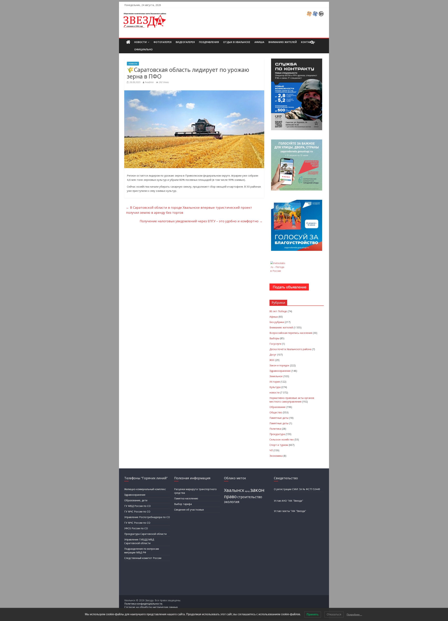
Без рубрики (277, 322)
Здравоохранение (280, 370)
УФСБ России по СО (136, 528)
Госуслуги (275, 343)
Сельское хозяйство (282, 439)
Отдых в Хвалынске (236, 42)
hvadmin (149, 82)
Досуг (273, 354)
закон (257, 489)
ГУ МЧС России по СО (137, 511)
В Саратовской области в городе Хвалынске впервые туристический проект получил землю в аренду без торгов (189, 210)
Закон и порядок (279, 365)
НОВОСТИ (140, 42)
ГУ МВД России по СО (137, 506)
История (275, 381)
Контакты (308, 42)
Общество (276, 412)
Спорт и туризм (279, 445)
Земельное (276, 376)
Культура (275, 387)
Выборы (274, 338)
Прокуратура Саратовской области (145, 534)
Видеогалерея (185, 42)
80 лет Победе (278, 311)
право (230, 496)
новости (133, 63)
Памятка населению (186, 498)
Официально (143, 49)
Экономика (276, 455)
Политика (275, 428)
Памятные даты (279, 417)
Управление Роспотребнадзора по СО (147, 517)
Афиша (259, 42)
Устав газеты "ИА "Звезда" (290, 511)
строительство (249, 497)
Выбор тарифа (183, 504)
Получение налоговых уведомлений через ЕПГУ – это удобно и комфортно (201, 221)
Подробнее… (354, 614)
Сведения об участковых (189, 509)
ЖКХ (272, 360)
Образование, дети (135, 500)
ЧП (271, 450)
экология (231, 502)
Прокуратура (277, 434)
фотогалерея (162, 42)
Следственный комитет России (142, 558)
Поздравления (209, 42)
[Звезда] (128, 42)
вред (247, 491)
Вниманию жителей (282, 42)
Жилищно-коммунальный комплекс (145, 489)
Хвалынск (234, 490)
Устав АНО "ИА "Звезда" (288, 500)
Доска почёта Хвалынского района (290, 349)
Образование (278, 407)
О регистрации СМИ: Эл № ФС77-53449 (297, 489)
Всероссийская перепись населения (291, 333)
